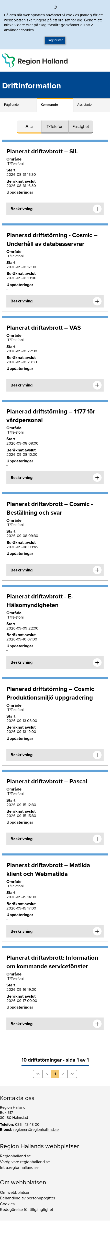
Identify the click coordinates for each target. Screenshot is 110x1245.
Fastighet (80, 126)
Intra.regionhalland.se (19, 1167)
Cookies (7, 1204)
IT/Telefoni (55, 126)
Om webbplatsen (15, 1192)
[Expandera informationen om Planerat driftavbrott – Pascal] (97, 839)
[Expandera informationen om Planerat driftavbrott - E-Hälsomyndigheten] (97, 662)
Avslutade (84, 105)
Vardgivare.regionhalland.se (25, 1161)
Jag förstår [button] (55, 40)
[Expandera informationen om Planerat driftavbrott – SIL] (97, 209)
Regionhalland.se (15, 1156)
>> (72, 1074)
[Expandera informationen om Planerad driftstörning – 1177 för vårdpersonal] (97, 477)
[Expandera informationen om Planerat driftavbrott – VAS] (97, 385)
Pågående (11, 105)
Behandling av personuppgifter (27, 1198)
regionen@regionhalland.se (36, 1129)
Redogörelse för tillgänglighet (26, 1209)
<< (37, 1074)
